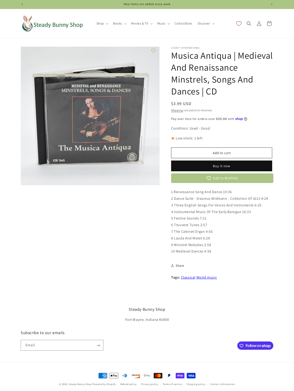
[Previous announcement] (22, 4)
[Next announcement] (272, 4)
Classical (188, 277)
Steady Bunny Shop (80, 384)
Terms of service (172, 383)
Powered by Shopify (104, 384)
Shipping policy (196, 383)
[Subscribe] (98, 345)
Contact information (222, 383)
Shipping (177, 110)
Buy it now (221, 166)
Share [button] (180, 265)
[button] (102, 23)
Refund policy (128, 383)
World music (206, 277)
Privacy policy (149, 383)
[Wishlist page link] (239, 23)
